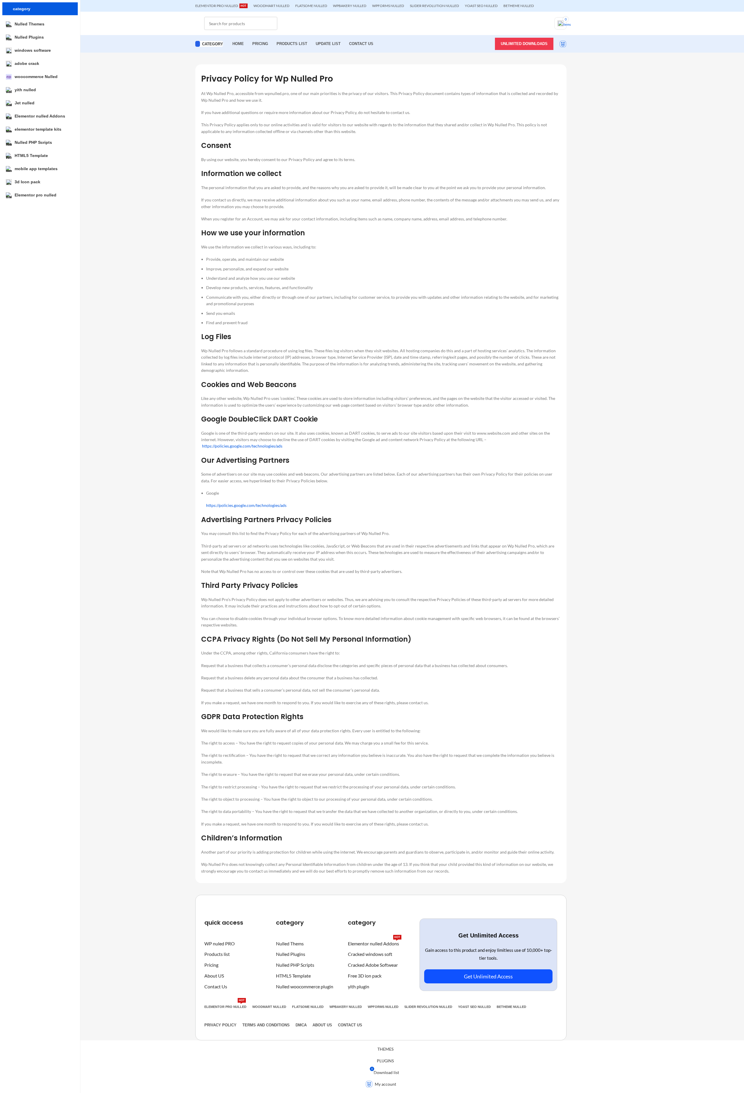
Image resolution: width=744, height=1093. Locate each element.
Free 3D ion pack (365, 975)
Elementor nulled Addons (374, 942)
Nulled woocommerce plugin (304, 986)
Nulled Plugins (290, 954)
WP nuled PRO (219, 943)
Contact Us (215, 986)
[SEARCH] (270, 23)
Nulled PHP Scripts (295, 965)
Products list (217, 954)
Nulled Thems (290, 943)
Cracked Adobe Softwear (373, 965)
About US (214, 975)
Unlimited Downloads (524, 44)
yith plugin (358, 986)
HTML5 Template (293, 975)
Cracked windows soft (370, 954)
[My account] (562, 44)
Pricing (211, 965)
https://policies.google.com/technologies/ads (242, 445)
